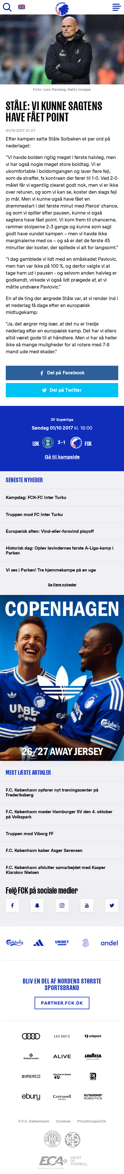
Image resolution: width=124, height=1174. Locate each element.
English (22, 7)
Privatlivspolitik (91, 1121)
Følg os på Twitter (111, 905)
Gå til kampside (62, 456)
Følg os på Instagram (62, 905)
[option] (62, 49)
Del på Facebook (66, 373)
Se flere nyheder (62, 585)
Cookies (63, 1121)
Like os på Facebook (12, 905)
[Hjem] (62, 8)
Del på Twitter (66, 390)
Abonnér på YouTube (86, 905)
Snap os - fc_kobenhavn (37, 905)
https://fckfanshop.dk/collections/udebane (53, 598)
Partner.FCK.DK (62, 1003)
